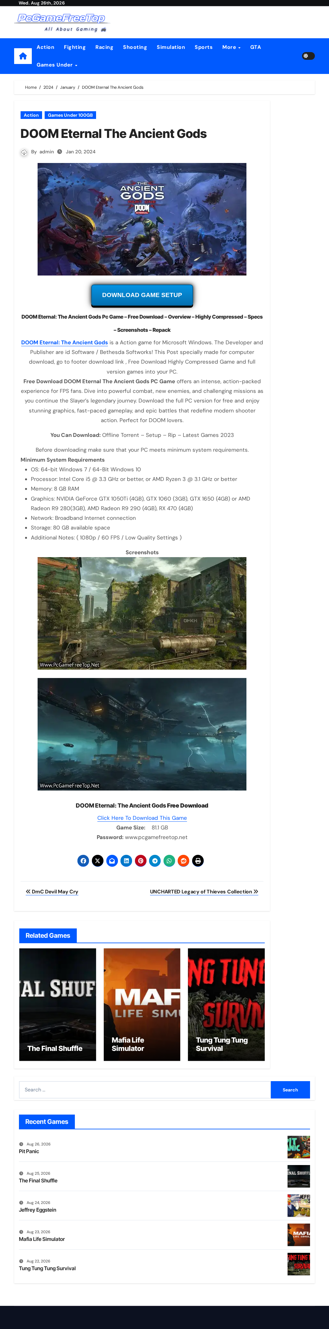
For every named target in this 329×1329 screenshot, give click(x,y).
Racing (104, 47)
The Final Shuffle (55, 1048)
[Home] (23, 56)
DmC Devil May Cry (54, 891)
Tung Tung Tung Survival (222, 1044)
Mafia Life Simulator (128, 1044)
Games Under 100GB (70, 115)
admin (47, 152)
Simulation (171, 47)
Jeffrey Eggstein (37, 1210)
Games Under (55, 64)
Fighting (75, 47)
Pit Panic (29, 1151)
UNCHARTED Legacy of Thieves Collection (201, 891)
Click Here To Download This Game (142, 817)
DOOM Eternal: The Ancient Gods (64, 342)
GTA (255, 47)
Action (45, 47)
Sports (204, 47)
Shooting (135, 47)
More (230, 47)
